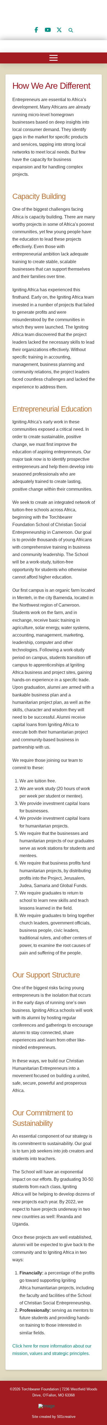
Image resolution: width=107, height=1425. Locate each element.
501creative (66, 1417)
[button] (70, 30)
